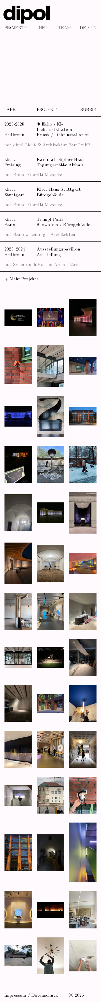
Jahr (9, 109)
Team (64, 27)
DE (83, 27)
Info (42, 27)
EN (93, 27)
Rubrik (88, 109)
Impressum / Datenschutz (31, 995)
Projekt (47, 109)
